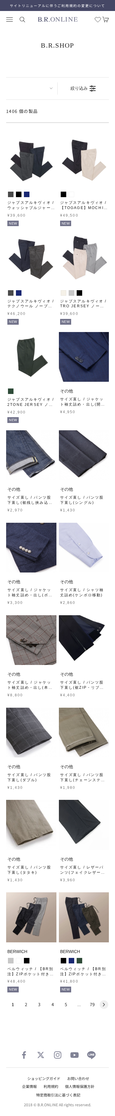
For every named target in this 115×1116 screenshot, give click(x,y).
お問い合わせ (78, 1078)
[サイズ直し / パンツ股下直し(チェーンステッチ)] (84, 733)
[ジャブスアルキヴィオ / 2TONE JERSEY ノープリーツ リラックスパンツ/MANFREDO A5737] (31, 357)
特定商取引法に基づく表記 (58, 1094)
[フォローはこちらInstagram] (57, 1055)
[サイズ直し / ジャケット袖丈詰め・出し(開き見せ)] (84, 357)
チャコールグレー (10, 194)
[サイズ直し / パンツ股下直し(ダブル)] (31, 733)
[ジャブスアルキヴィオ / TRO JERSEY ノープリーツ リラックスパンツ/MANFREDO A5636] (84, 258)
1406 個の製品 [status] (22, 111)
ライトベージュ (71, 194)
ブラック (18, 194)
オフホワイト (63, 293)
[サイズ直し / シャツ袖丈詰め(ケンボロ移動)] (84, 548)
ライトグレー (71, 293)
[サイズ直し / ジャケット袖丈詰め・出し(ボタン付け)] (31, 548)
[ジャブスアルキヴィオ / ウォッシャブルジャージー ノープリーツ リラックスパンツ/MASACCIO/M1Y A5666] (31, 160)
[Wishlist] (98, 19)
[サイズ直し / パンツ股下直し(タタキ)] (31, 825)
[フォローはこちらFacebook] (24, 1055)
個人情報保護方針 (79, 1086)
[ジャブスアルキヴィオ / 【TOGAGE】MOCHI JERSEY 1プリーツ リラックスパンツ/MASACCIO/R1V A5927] (84, 160)
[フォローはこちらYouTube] (74, 1055)
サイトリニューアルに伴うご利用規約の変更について (57, 5)
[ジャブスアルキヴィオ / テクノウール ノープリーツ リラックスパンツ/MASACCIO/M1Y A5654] (31, 258)
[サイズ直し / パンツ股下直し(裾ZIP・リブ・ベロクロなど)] (84, 640)
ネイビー (26, 194)
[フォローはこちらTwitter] (40, 1055)
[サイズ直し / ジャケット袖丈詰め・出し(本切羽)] (31, 640)
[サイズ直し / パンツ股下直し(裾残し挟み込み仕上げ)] (31, 455)
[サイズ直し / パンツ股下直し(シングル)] (84, 455)
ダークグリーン (10, 391)
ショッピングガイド (43, 1078)
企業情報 (29, 1086)
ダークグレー (18, 960)
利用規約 (51, 1086)
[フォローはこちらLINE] (91, 1055)
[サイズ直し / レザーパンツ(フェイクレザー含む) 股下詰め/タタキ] (84, 825)
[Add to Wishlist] (50, 179)
